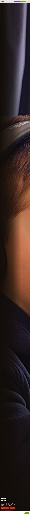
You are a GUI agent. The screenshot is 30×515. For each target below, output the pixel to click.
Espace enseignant (16, 1)
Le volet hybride (23, 1)
